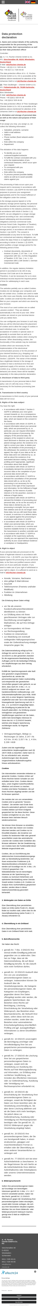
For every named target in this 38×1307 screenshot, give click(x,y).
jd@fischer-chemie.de (26, 81)
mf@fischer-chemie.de (16, 65)
